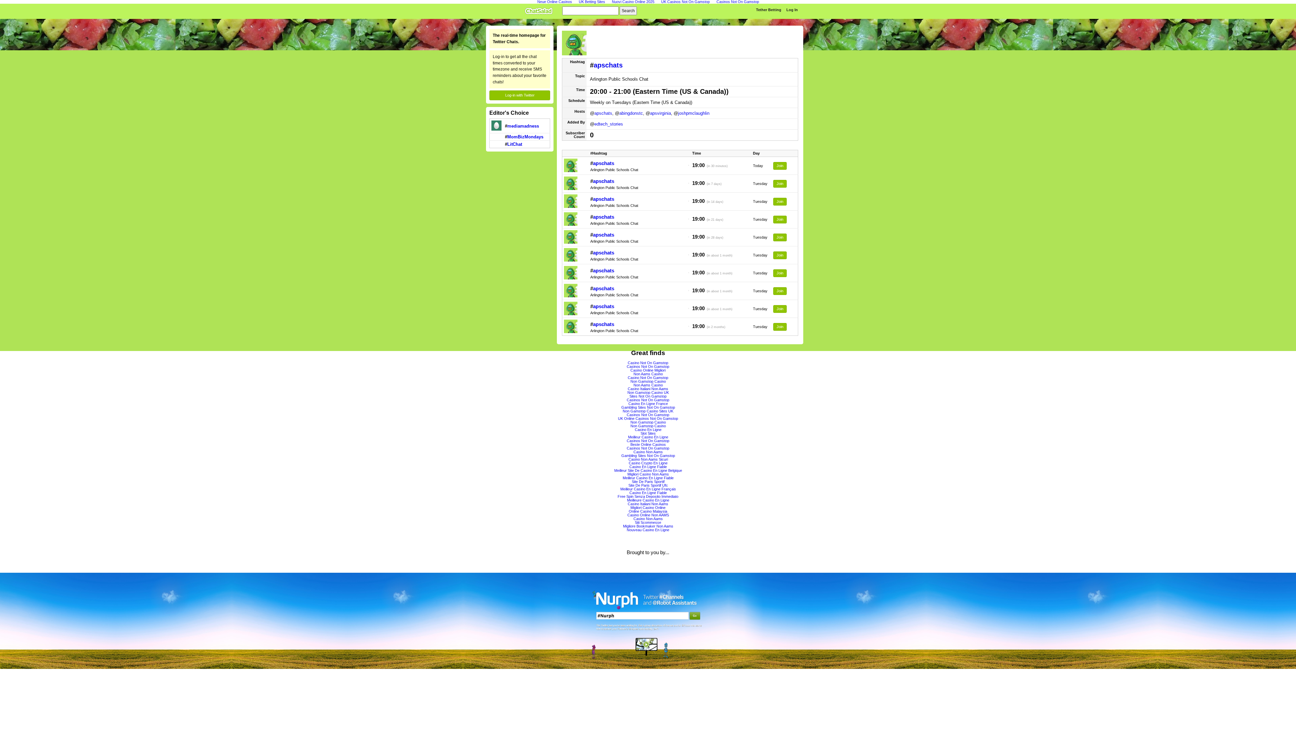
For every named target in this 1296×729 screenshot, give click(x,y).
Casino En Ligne (648, 430)
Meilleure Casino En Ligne (648, 500)
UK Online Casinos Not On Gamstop (648, 418)
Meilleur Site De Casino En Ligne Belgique (648, 470)
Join (780, 166)
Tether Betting (768, 10)
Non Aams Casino (648, 374)
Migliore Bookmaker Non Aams (648, 526)
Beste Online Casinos (648, 444)
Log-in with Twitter (520, 95)
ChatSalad (540, 10)
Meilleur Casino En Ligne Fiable (648, 478)
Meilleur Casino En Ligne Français (648, 489)
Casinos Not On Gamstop (648, 366)
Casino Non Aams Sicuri (648, 459)
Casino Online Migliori (648, 370)
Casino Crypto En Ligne (648, 463)
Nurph (648, 621)
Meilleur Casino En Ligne (648, 437)
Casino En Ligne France (648, 404)
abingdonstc (631, 113)
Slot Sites (648, 433)
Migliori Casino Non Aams (648, 474)
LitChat (514, 144)
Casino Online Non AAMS (648, 515)
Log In (792, 10)
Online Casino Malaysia (648, 511)
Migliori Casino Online (648, 508)
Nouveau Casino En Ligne (648, 530)
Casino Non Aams (648, 452)
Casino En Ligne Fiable (648, 467)
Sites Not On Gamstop (648, 396)
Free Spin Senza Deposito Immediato (648, 496)
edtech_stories (608, 124)
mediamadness (523, 126)
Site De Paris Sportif (648, 482)
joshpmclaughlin (693, 113)
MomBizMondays (525, 136)
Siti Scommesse (648, 522)
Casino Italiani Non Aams (648, 389)
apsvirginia (660, 113)
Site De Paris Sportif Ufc (648, 485)
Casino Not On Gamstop (648, 363)
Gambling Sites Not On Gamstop (648, 407)
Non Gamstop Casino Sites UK (648, 411)
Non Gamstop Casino (648, 381)
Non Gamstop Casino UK (648, 392)
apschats (608, 65)
